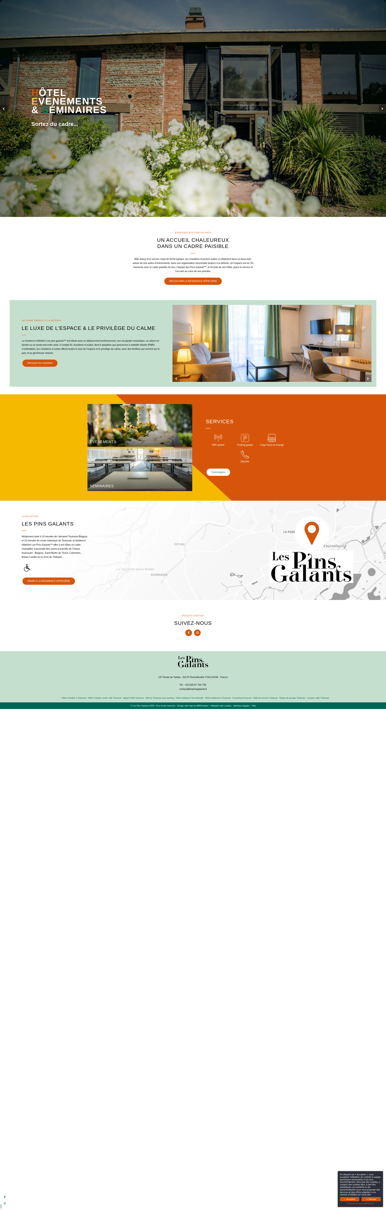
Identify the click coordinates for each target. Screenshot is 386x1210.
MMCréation (202, 706)
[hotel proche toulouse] (197, 632)
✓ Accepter (349, 1199)
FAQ (254, 706)
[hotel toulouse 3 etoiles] (4, 1197)
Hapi (191, 706)
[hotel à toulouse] (4, 1203)
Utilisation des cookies (220, 706)
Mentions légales (241, 706)
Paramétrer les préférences (360, 1203)
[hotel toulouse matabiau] (188, 632)
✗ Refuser (371, 1199)
